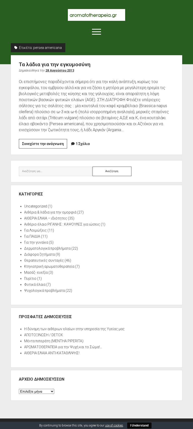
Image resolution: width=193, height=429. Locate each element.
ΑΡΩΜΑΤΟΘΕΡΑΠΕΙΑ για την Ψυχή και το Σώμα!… (63, 347)
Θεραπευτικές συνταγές (44, 260)
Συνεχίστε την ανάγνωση (44, 145)
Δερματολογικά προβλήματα (47, 248)
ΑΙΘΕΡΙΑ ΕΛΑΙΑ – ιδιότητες (45, 218)
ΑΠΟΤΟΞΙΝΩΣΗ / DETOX (43, 335)
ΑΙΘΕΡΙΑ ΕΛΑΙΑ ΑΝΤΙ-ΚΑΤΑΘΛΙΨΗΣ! (51, 353)
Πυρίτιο (30, 278)
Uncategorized (35, 206)
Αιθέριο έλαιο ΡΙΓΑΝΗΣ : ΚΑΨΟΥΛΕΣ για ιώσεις (62, 224)
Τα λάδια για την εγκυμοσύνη (54, 64)
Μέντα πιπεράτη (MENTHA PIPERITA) (53, 341)
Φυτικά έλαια (34, 284)
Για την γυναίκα (36, 242)
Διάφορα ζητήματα (39, 254)
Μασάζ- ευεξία (36, 272)
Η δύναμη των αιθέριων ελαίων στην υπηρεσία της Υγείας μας (74, 329)
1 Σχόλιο (83, 144)
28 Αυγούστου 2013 (59, 70)
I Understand (139, 425)
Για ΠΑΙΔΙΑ (32, 236)
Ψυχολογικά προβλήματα (44, 291)
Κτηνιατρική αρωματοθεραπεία (49, 266)
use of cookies (114, 425)
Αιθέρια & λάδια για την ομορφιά (50, 212)
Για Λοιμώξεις (35, 230)
